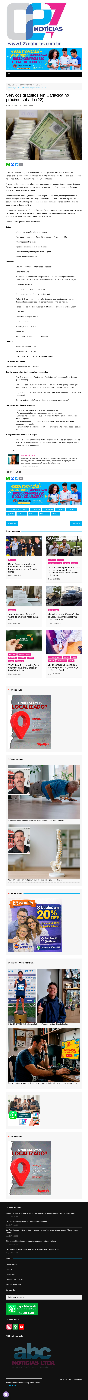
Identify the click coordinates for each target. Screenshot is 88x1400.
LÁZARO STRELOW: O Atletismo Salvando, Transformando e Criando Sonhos (38, 1024)
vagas (57, 514)
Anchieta (12, 610)
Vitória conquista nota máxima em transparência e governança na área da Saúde (63, 667)
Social (31, 106)
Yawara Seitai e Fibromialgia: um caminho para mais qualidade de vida (35, 880)
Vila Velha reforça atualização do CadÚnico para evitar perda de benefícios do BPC (23, 668)
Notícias (25, 106)
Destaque (52, 560)
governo (37, 509)
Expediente (78, 1380)
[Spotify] (20, 472)
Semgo (22, 514)
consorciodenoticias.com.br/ (31, 466)
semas (61, 509)
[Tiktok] (17, 472)
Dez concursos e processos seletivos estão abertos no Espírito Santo (32, 1249)
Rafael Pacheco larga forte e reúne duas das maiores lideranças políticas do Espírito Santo (40, 1213)
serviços (45, 514)
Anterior (13, 523)
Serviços (30, 658)
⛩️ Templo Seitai (16, 759)
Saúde (74, 657)
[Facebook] (14, 472)
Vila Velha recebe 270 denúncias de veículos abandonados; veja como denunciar (63, 617)
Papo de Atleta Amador (15, 1284)
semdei (72, 509)
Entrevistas (10, 1274)
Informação (12, 658)
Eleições (60, 560)
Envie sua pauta (65, 1380)
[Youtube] (8, 472)
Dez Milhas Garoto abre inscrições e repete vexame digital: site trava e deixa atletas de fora (42, 1083)
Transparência (62, 660)
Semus (33, 514)
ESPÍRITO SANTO (55, 563)
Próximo (75, 523)
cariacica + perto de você (18, 509)
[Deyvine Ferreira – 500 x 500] (35, 925)
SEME (12, 514)
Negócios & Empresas (14, 1279)
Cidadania (12, 654)
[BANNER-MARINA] (29, 722)
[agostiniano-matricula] (44, 59)
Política (74, 563)
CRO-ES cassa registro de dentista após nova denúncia (27, 1222)
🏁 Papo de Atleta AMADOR (20, 963)
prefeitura (49, 509)
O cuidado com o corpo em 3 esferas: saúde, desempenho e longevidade (36, 821)
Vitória (71, 660)
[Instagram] (11, 472)
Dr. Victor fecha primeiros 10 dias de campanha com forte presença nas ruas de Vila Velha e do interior (42, 1231)
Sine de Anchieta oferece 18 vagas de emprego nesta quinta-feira (23, 617)
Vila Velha (19, 661)
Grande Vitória (53, 610)
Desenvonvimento (24, 654)
